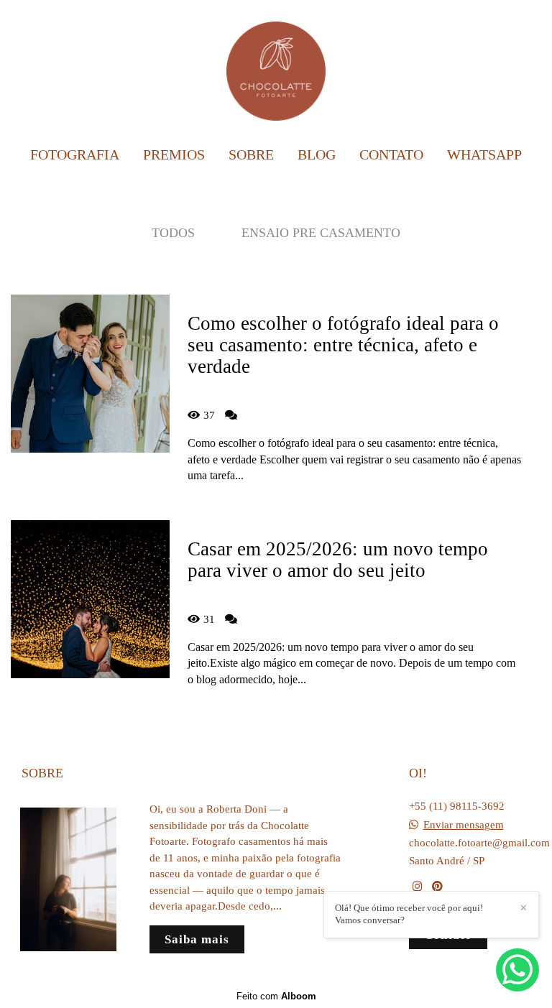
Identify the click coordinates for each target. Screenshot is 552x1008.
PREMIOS (174, 154)
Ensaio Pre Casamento (321, 233)
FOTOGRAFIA (74, 154)
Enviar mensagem (463, 825)
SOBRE (251, 154)
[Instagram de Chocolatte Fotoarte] (417, 886)
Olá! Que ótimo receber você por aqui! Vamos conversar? (409, 913)
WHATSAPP (484, 154)
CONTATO (391, 154)
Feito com (276, 996)
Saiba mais (197, 939)
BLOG (317, 154)
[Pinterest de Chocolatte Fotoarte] (437, 886)
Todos (173, 233)
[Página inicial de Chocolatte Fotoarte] (276, 68)
